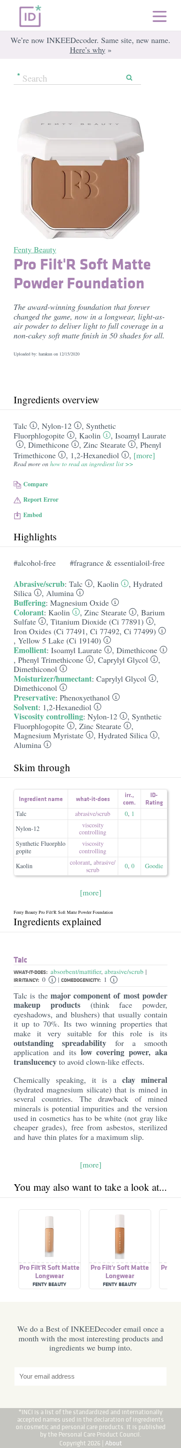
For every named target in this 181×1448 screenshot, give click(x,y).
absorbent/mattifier (76, 971)
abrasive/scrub (124, 971)
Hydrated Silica (123, 735)
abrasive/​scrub (92, 813)
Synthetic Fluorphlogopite (40, 847)
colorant (80, 862)
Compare (35, 484)
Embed (32, 514)
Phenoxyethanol (85, 697)
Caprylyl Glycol (123, 659)
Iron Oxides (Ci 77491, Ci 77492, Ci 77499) (85, 631)
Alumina (60, 593)
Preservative (34, 697)
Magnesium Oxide (79, 602)
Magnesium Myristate (48, 735)
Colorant (29, 612)
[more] (144, 455)
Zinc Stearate (104, 444)
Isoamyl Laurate (140, 435)
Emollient (30, 650)
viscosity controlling (92, 829)
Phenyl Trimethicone (50, 659)
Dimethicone (48, 444)
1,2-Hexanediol (94, 455)
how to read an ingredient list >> (91, 464)
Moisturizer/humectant (53, 678)
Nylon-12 (57, 425)
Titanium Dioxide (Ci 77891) (97, 621)
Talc (20, 425)
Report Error (40, 499)
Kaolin (90, 435)
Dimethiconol (35, 669)
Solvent (26, 707)
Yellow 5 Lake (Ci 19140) (59, 640)
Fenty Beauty (35, 249)
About (113, 1443)
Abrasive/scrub (39, 583)
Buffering (30, 602)
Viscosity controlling (48, 716)
